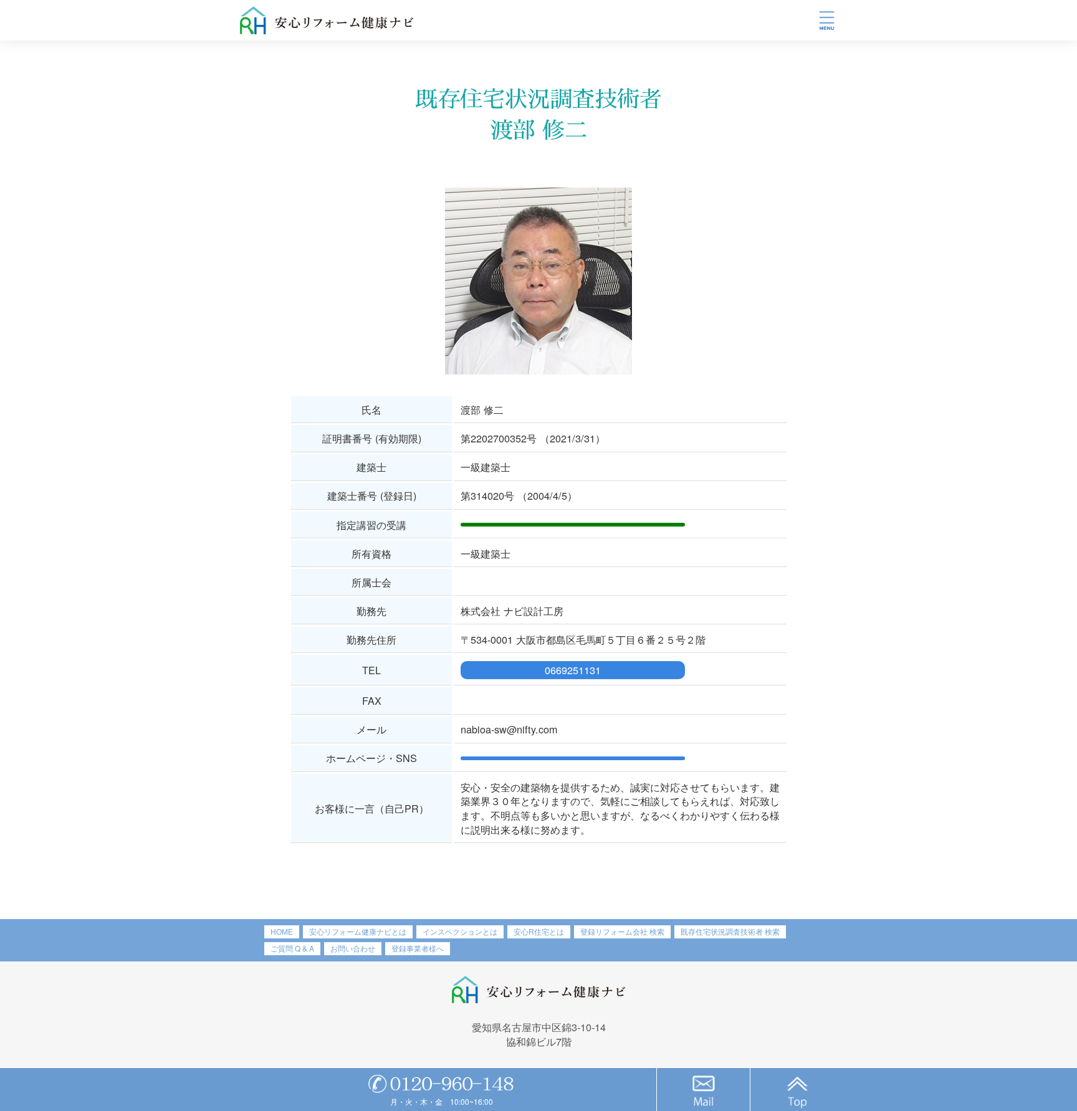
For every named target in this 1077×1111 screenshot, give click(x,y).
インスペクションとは (460, 931)
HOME (281, 931)
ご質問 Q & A (292, 948)
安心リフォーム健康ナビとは (357, 931)
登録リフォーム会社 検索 (622, 931)
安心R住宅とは (539, 931)
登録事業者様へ (417, 948)
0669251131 (573, 669)
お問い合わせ (352, 948)
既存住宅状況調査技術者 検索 (730, 931)
